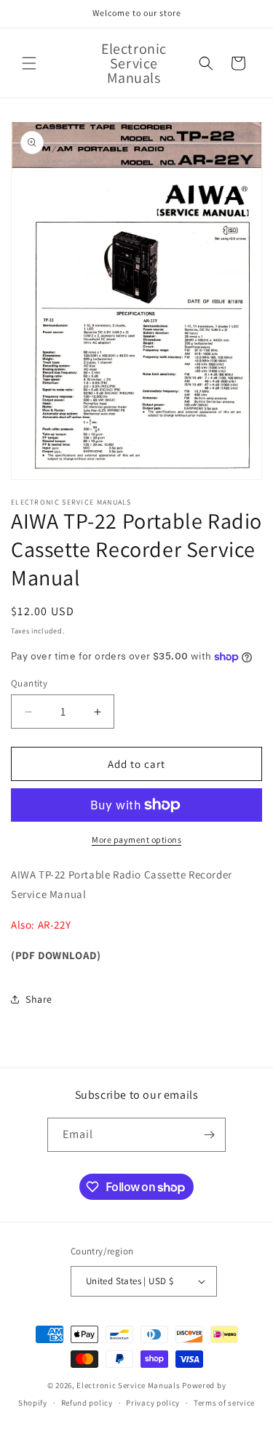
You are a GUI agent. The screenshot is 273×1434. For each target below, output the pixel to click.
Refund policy (87, 1403)
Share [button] (38, 999)
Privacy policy (153, 1403)
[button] (29, 63)
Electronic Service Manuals (128, 1385)
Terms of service (224, 1403)
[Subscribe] (209, 1135)
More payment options (136, 839)
